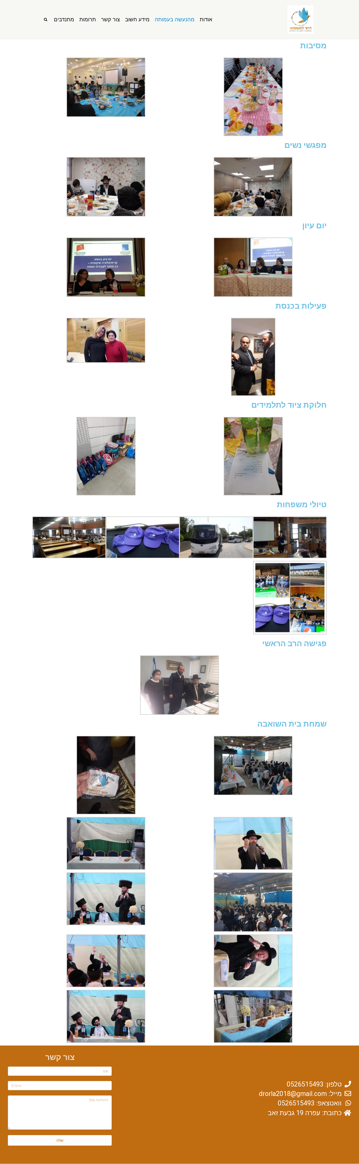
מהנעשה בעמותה (174, 19)
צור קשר (110, 19)
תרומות (87, 19)
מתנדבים (64, 19)
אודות (206, 19)
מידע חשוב (137, 19)
